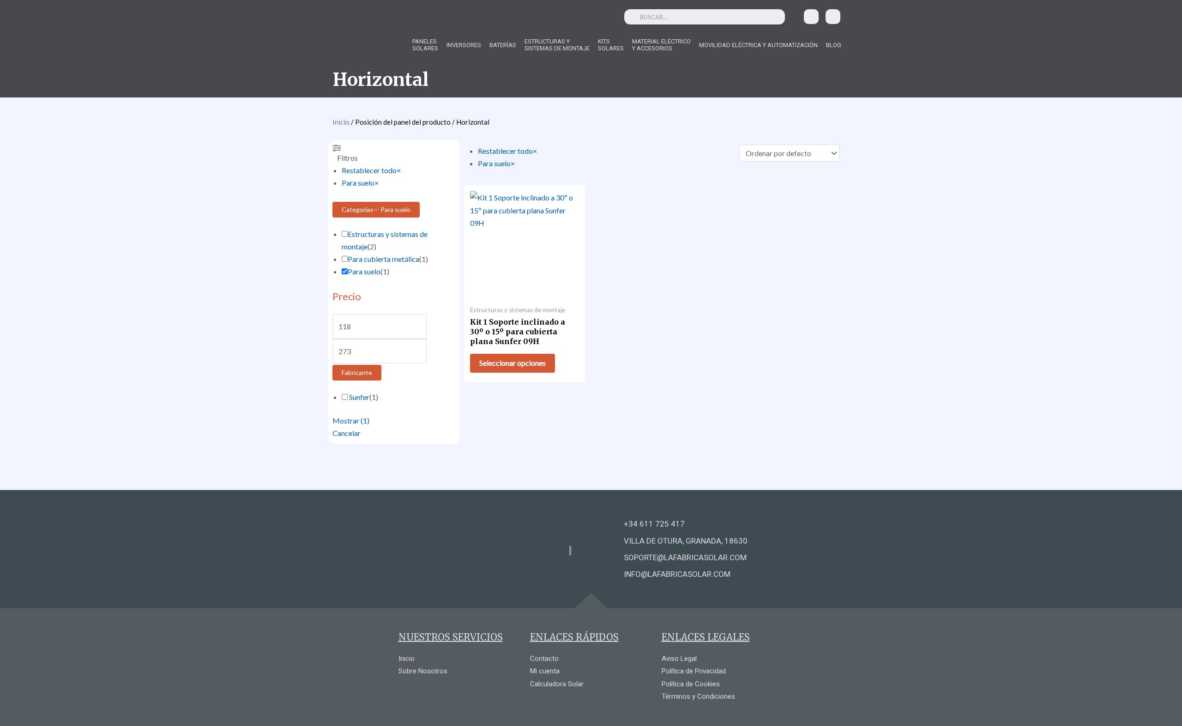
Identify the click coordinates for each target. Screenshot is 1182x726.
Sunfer (359, 397)
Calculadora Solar (557, 684)
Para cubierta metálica (383, 258)
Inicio (341, 122)
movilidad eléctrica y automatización (758, 45)
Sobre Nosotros (422, 671)
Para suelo (364, 271)
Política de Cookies (691, 684)
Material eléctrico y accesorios (661, 45)
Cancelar (346, 433)
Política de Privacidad (694, 671)
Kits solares (611, 45)
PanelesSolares (425, 45)
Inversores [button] (463, 45)
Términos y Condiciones (698, 696)
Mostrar (350, 420)
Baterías (502, 45)
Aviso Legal (679, 658)
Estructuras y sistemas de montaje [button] (557, 45)
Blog (833, 45)
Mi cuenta (545, 671)
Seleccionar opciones (512, 362)
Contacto (544, 658)
